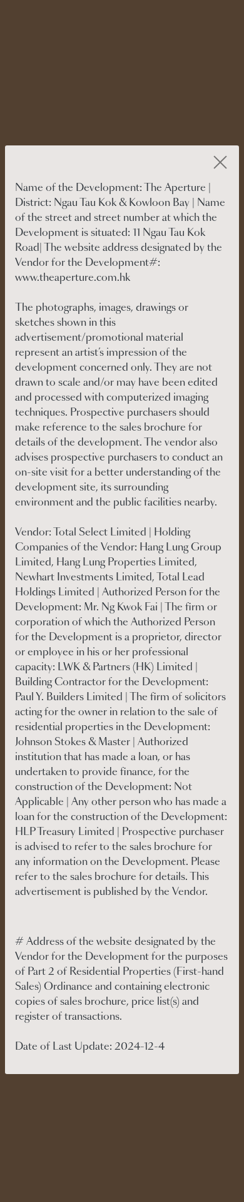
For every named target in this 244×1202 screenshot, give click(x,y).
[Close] (220, 163)
